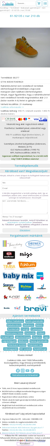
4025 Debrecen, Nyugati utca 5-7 (30, 427)
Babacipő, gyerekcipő (30, 8)
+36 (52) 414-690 (15, 424)
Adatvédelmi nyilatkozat (36, 440)
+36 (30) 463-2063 (29, 424)
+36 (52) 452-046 (15, 430)
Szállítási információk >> (12, 107)
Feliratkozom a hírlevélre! (25, 375)
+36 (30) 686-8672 (29, 430)
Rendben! (25, 443)
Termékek (14, 8)
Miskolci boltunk (8, 433)
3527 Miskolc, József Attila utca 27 (29, 433)
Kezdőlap (4, 8)
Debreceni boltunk (9, 427)
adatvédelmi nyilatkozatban (19, 222)
